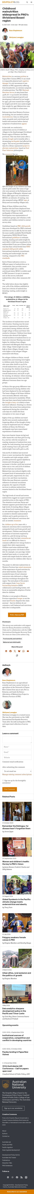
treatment (17, 521)
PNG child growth (24, 226)
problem (23, 76)
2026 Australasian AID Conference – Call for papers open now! (15, 1068)
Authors (4, 1133)
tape (25, 200)
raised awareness (25, 567)
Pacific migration (7, 1147)
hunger (20, 598)
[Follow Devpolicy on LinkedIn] (8, 1177)
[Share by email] (28, 651)
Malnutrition (7, 76)
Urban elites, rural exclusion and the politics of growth (16, 974)
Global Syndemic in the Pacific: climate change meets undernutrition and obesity (16, 902)
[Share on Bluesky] (19, 651)
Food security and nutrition (12, 639)
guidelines (16, 238)
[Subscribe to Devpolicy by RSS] (21, 1177)
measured (8, 154)
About (4, 1131)
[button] (27, 2)
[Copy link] (17, 655)
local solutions (7, 117)
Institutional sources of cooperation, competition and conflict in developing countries (16, 1038)
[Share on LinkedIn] (6, 651)
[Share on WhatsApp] (23, 651)
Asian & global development (11, 1150)
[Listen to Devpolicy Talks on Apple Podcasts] (26, 1177)
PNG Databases (7, 1165)
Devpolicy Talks (7, 1163)
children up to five (11, 525)
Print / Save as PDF (17, 615)
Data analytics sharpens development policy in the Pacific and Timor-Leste (14, 1011)
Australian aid (6, 1142)
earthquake (15, 141)
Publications (6, 1160)
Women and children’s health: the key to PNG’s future (15, 862)
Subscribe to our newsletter (17, 1192)
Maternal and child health (11, 642)
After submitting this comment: (13, 767)
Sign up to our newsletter (13, 1108)
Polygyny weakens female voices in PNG (14, 938)
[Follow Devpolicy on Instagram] (12, 1177)
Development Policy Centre (11, 1155)
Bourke (12, 601)
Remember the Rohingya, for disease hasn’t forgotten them (16, 827)
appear (24, 124)
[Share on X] (15, 651)
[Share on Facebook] (10, 651)
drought (11, 139)
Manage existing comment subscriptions (17, 775)
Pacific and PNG (7, 1144)
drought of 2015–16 (11, 403)
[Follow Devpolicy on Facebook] (17, 1177)
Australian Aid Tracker (9, 1157)
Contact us (5, 1136)
